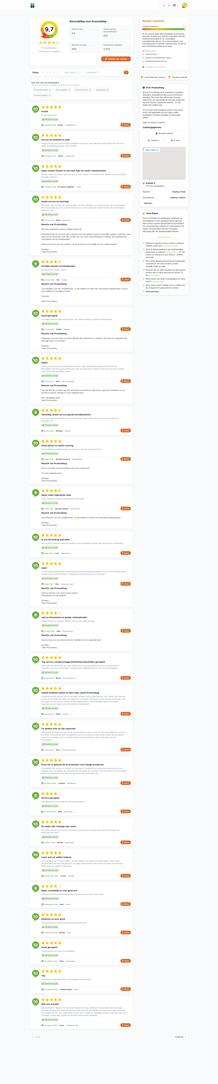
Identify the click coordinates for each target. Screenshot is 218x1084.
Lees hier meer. (158, 281)
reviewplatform (171, 252)
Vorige (37, 1037)
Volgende (179, 1037)
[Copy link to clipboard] (164, 5)
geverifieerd (154, 275)
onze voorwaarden (170, 246)
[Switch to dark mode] (169, 5)
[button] (164, 291)
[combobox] (72, 72)
